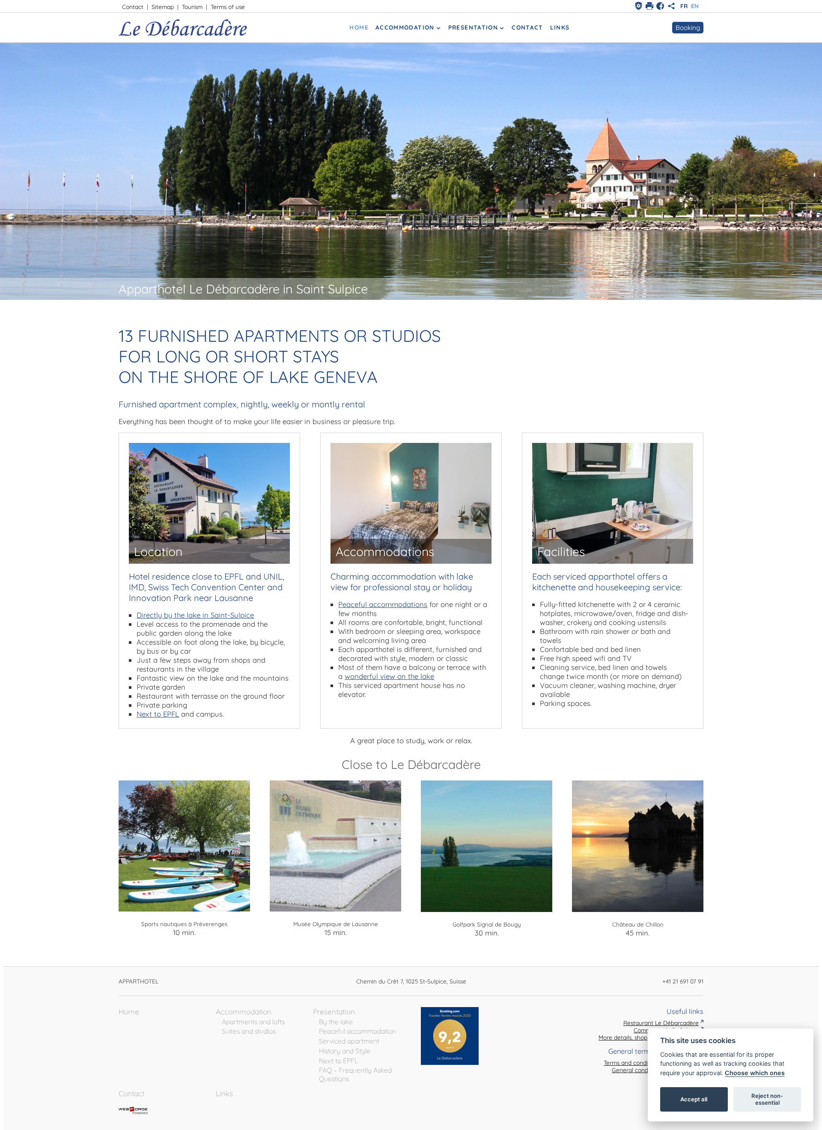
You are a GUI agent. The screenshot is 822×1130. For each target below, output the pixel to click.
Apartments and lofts (253, 1021)
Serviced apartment (349, 1041)
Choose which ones (755, 1072)
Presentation (473, 27)
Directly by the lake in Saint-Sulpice (195, 614)
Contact (132, 6)
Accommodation (405, 27)
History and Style (344, 1050)
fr (684, 5)
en (695, 5)
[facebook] (660, 6)
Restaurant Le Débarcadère (661, 1022)
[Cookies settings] (638, 6)
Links (560, 27)
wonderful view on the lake (389, 676)
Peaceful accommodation (357, 1031)
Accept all (693, 1099)
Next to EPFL (158, 713)
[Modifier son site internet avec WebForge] (133, 1110)
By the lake (336, 1021)
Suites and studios (249, 1031)
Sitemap (163, 6)
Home (358, 27)
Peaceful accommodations (382, 604)
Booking (688, 28)
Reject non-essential (767, 1099)
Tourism (192, 6)
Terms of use (228, 6)
